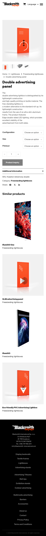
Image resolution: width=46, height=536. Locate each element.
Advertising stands (23, 467)
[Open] (41, 4)
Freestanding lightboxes (33, 74)
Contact (23, 515)
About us (23, 511)
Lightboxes (15, 74)
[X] (14, 185)
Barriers (23, 499)
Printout (5, 146)
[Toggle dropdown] (38, 4)
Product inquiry (12, 162)
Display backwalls (23, 454)
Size (4, 139)
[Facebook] (10, 185)
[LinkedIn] (19, 185)
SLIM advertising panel (12, 299)
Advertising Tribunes (23, 475)
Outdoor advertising (23, 488)
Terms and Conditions (23, 524)
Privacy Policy (23, 520)
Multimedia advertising (23, 495)
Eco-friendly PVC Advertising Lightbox (19, 407)
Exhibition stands (23, 483)
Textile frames (23, 459)
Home (4, 74)
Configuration (8, 132)
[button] (23, 171)
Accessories (23, 504)
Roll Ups (23, 479)
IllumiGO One (8, 245)
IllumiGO (6, 353)
